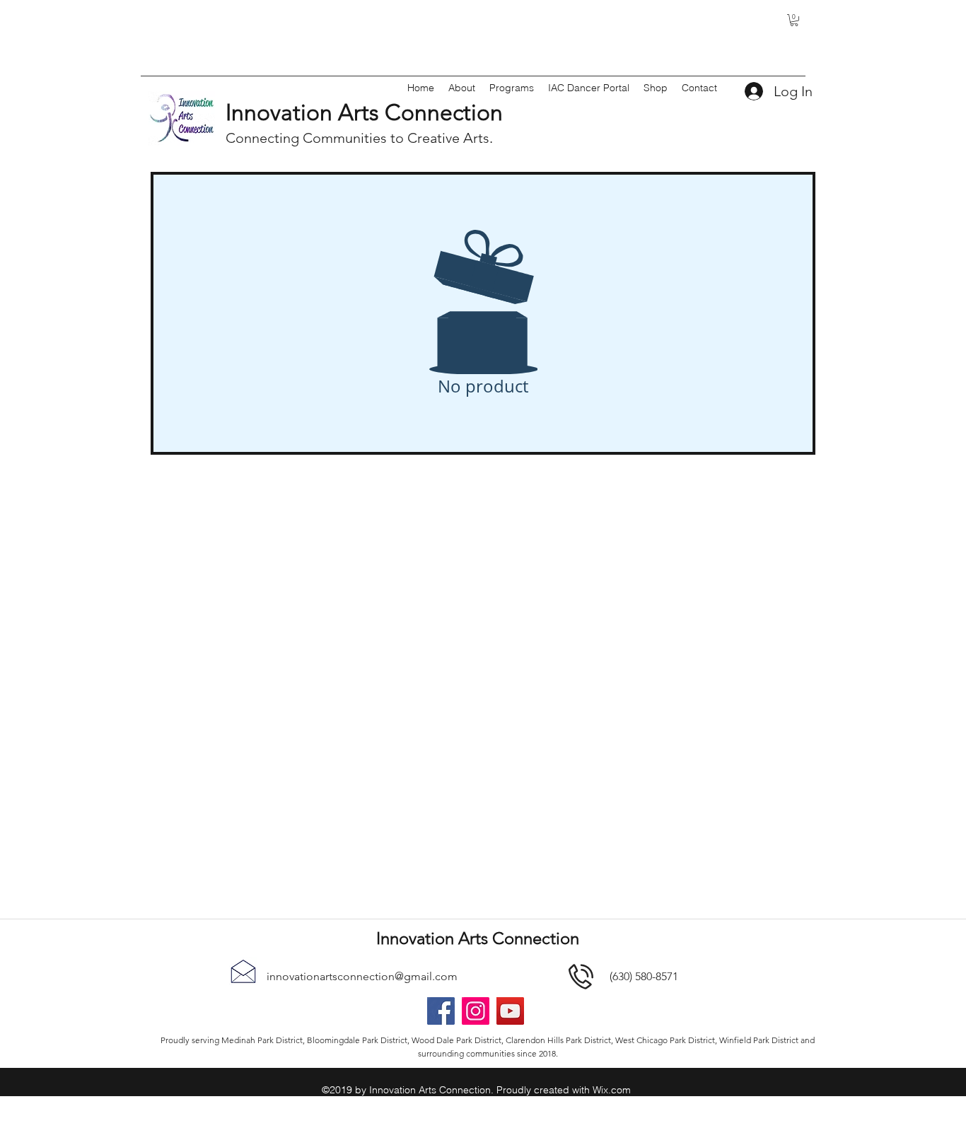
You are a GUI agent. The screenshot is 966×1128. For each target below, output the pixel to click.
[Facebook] (441, 1011)
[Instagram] (475, 1011)
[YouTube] (510, 1011)
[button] (794, 20)
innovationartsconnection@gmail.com (362, 976)
